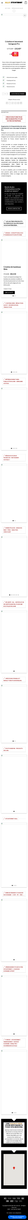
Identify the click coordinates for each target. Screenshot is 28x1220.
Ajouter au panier (17, 93)
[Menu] (2, 3)
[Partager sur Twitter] (12, 103)
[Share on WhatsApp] (7, 103)
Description (4, 112)
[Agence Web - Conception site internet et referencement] (13, 3)
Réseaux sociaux (17, 8)
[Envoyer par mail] (15, 103)
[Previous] (3, 268)
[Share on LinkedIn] (21, 103)
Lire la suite (9, 292)
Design (10, 288)
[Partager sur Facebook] (9, 103)
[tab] (14, 112)
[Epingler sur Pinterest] (18, 103)
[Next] (24, 268)
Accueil (7, 8)
